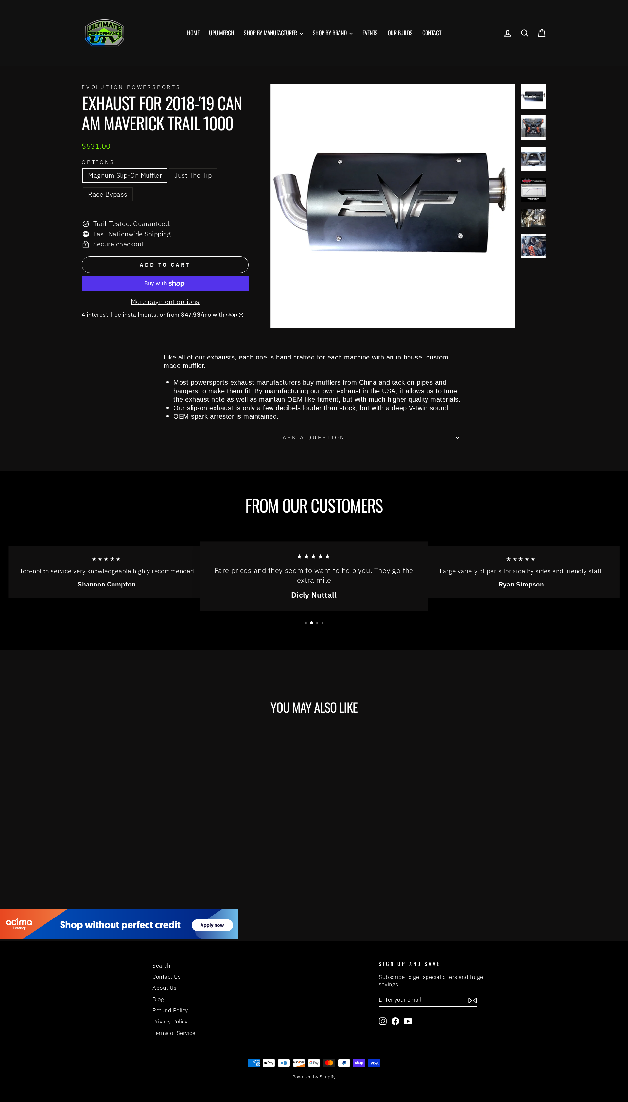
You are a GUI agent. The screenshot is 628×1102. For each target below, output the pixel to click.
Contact (431, 32)
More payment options (165, 301)
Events (369, 32)
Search (161, 965)
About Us (164, 987)
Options (98, 162)
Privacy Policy (169, 1021)
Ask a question (314, 437)
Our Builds (400, 32)
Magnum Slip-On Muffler (125, 175)
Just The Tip (193, 175)
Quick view (137, 833)
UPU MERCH (221, 32)
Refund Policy (170, 1010)
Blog (158, 999)
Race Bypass (108, 194)
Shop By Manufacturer (271, 32)
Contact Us (166, 976)
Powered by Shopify (314, 1077)
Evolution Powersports (131, 87)
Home (193, 32)
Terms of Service (173, 1033)
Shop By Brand (330, 32)
